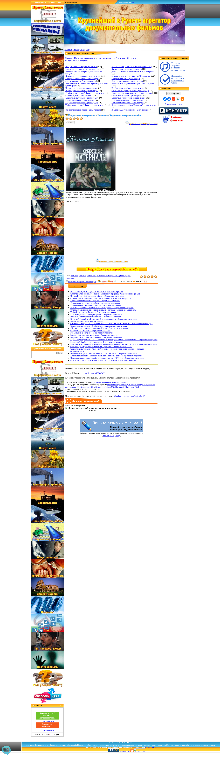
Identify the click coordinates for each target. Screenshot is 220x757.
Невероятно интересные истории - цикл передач (133, 83)
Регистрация (79, 50)
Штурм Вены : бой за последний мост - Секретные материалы (97, 296)
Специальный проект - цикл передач (127, 100)
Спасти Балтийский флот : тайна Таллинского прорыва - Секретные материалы (105, 294)
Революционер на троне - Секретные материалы (91, 333)
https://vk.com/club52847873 (93, 373)
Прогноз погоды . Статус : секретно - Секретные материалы (96, 291)
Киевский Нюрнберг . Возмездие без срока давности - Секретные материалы (104, 319)
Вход (88, 50)
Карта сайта (150, 747)
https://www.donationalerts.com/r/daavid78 (108, 382)
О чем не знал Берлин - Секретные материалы (90, 330)
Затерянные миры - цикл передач (126, 79)
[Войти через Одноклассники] (182, 99)
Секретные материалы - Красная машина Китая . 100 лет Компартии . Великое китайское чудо (111, 324)
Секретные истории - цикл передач (127, 95)
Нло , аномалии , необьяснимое (111, 58)
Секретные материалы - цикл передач (81, 98)
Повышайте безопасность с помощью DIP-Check (177, 79)
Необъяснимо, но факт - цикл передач (128, 88)
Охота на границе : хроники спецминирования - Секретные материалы (101, 346)
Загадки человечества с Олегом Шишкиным (131, 76)
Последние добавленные (85, 58)
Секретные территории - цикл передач (128, 98)
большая (74, 276)
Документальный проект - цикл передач (82, 76)
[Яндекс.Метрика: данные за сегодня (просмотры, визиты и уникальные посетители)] (139, 750)
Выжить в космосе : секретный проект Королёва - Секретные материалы (102, 307)
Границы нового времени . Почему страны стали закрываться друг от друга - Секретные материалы (113, 344)
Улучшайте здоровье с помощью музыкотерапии (178, 66)
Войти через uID (173, 93)
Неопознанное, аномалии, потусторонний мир (132, 67)
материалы (91, 276)
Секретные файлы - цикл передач (79, 100)
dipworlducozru (47, 721)
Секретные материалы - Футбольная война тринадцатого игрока (98, 326)
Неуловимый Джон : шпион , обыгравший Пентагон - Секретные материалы (103, 353)
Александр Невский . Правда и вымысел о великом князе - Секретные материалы (106, 356)
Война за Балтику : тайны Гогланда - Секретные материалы (96, 317)
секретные (70, 278)
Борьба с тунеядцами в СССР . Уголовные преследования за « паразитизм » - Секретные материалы (113, 340)
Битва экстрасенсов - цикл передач (127, 69)
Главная (68, 50)
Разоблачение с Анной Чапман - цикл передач (85, 93)
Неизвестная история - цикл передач (81, 88)
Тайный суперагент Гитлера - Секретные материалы (93, 312)
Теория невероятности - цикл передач (81, 103)
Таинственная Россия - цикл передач (127, 103)
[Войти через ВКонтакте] (165, 99)
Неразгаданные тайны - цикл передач (81, 90)
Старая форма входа (173, 104)
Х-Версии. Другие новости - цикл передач (130, 110)
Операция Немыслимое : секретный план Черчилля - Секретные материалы (103, 310)
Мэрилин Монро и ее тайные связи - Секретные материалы (96, 337)
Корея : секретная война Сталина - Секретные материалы (95, 301)
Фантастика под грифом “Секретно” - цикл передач (134, 105)
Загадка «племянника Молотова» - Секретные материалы (95, 335)
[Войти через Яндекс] (173, 99)
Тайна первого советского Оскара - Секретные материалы (95, 305)
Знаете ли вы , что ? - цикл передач (80, 81)
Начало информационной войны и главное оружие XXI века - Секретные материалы (107, 358)
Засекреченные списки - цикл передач (82, 79)
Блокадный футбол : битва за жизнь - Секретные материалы (96, 342)
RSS (133, 2)
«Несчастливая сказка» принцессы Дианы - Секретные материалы (99, 328)
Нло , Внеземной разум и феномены (81, 67)
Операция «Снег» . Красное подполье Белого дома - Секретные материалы (103, 360)
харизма (82, 276)
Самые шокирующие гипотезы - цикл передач (132, 93)
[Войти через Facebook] (169, 99)
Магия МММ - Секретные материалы (86, 321)
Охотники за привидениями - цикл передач (130, 90)
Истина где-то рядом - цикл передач (127, 81)
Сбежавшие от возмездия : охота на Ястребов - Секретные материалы (100, 298)
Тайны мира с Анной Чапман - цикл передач (84, 105)
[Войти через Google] (178, 99)
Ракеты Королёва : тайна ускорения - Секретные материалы (96, 314)
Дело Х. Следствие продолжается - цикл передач (133, 71)
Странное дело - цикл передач (78, 95)
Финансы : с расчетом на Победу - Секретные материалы (95, 303)
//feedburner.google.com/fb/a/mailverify (130, 396)
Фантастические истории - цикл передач (83, 110)
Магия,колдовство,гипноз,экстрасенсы (82, 69)
